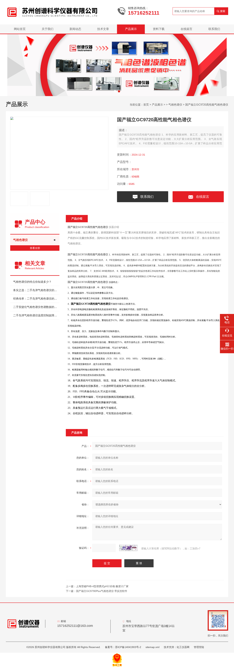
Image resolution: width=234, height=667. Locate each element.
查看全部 (35, 248)
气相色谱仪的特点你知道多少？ (32, 281)
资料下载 (159, 29)
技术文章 (103, 29)
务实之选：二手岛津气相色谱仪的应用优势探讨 (36, 290)
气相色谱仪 (175, 104)
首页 (146, 104)
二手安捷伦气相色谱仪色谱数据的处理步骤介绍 (36, 306)
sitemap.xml (152, 647)
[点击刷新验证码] (128, 548)
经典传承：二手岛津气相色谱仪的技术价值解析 (36, 298)
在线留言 (186, 29)
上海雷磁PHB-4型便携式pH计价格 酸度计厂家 (102, 586)
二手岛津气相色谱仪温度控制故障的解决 (36, 315)
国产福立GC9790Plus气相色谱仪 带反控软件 (101, 591)
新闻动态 (75, 29)
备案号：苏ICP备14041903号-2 (123, 647)
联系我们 (214, 29)
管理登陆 (199, 647)
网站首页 (20, 29)
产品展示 (131, 29)
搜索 (222, 11)
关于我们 (47, 29)
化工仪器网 (183, 647)
